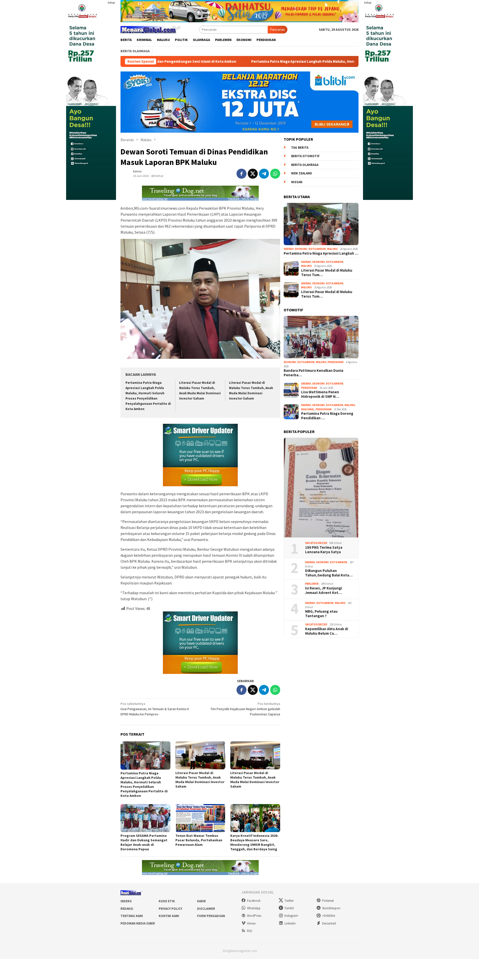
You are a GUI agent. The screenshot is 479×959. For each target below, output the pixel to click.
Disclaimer (206, 909)
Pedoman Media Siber (137, 923)
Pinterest (328, 901)
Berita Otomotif (305, 156)
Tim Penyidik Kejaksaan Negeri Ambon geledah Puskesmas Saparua (245, 708)
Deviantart (329, 923)
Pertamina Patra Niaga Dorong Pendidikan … (327, 415)
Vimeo (251, 923)
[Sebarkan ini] (241, 174)
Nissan (296, 182)
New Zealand (301, 173)
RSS (249, 931)
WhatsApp (253, 908)
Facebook (253, 901)
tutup (111, 2)
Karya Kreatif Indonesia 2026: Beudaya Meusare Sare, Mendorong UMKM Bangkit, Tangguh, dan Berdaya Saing (254, 842)
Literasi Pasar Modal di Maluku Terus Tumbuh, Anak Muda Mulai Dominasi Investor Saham (200, 780)
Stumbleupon (331, 908)
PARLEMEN (312, 583)
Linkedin (290, 923)
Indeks (126, 901)
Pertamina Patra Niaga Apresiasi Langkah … (321, 253)
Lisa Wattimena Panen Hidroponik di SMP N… (320, 394)
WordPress (254, 916)
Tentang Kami (131, 916)
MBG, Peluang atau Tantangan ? (321, 613)
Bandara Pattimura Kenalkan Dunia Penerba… (313, 372)
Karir (201, 901)
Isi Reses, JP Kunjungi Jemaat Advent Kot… (323, 590)
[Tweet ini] (253, 174)
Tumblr (289, 908)
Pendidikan (336, 362)
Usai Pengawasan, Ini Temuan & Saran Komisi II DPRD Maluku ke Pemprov (154, 708)
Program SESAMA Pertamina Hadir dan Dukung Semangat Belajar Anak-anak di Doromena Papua (143, 842)
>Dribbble (328, 916)
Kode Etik (167, 901)
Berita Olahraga (304, 165)
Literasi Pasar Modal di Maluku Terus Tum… (326, 272)
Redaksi (126, 909)
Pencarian (277, 29)
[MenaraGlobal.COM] (150, 29)
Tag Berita (299, 147)
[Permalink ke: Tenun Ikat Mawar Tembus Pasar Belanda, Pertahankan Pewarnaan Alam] (200, 818)
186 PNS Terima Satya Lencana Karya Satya (323, 549)
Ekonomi (301, 249)
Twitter (289, 901)
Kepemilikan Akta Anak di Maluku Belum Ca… (326, 631)
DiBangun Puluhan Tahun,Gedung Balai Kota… (329, 572)
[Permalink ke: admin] (125, 173)
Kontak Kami (169, 916)
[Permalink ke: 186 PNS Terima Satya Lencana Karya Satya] (321, 488)
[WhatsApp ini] (275, 174)
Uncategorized (316, 543)
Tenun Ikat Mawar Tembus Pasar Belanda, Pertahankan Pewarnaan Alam (198, 840)
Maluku (332, 249)
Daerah (289, 249)
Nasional (307, 409)
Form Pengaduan (211, 916)
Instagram (291, 916)
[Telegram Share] (264, 174)
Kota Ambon (317, 249)
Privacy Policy (170, 909)
